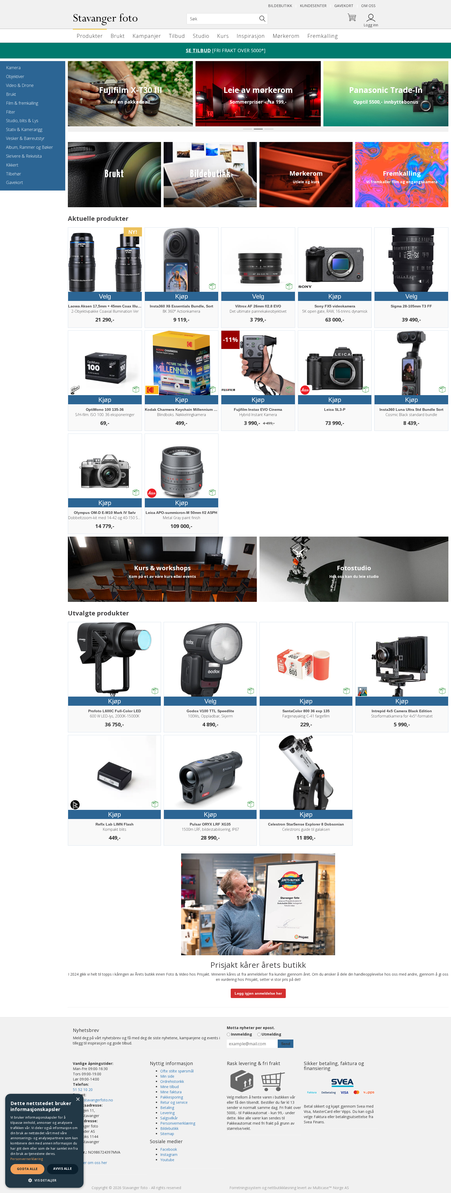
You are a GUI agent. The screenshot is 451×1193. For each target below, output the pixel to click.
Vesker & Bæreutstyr (25, 138)
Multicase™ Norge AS (331, 1187)
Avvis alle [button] (62, 1168)
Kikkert (12, 165)
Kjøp (181, 296)
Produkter (90, 35)
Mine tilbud (169, 1086)
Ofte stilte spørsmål (177, 1071)
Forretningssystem (245, 1187)
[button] (44, 1180)
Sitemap (167, 1133)
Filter (10, 112)
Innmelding (241, 1034)
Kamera (13, 67)
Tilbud (177, 35)
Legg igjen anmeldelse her (258, 993)
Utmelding (271, 1034)
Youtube (167, 1159)
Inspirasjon (251, 35)
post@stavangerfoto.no (93, 1099)
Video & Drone (20, 85)
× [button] (78, 1099)
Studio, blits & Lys (22, 120)
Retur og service (174, 1102)
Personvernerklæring (177, 1123)
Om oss (368, 5)
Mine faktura (171, 1091)
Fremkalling (322, 35)
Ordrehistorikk (172, 1081)
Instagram (168, 1154)
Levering (167, 1112)
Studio (201, 35)
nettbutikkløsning (282, 1187)
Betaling (167, 1107)
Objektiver (15, 76)
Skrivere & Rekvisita (24, 156)
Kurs (223, 35)
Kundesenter (313, 5)
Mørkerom (286, 35)
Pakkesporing (171, 1097)
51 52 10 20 (83, 1089)
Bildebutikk (280, 5)
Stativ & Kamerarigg (24, 129)
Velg (105, 296)
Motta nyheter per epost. (251, 1027)
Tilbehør (13, 174)
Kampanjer (147, 35)
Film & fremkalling (22, 103)
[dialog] (44, 1141)
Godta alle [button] (27, 1169)
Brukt (118, 35)
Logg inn (371, 24)
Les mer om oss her (90, 1162)
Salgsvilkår (169, 1117)
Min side (167, 1076)
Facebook (168, 1149)
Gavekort (343, 5)
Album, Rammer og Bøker (29, 147)
